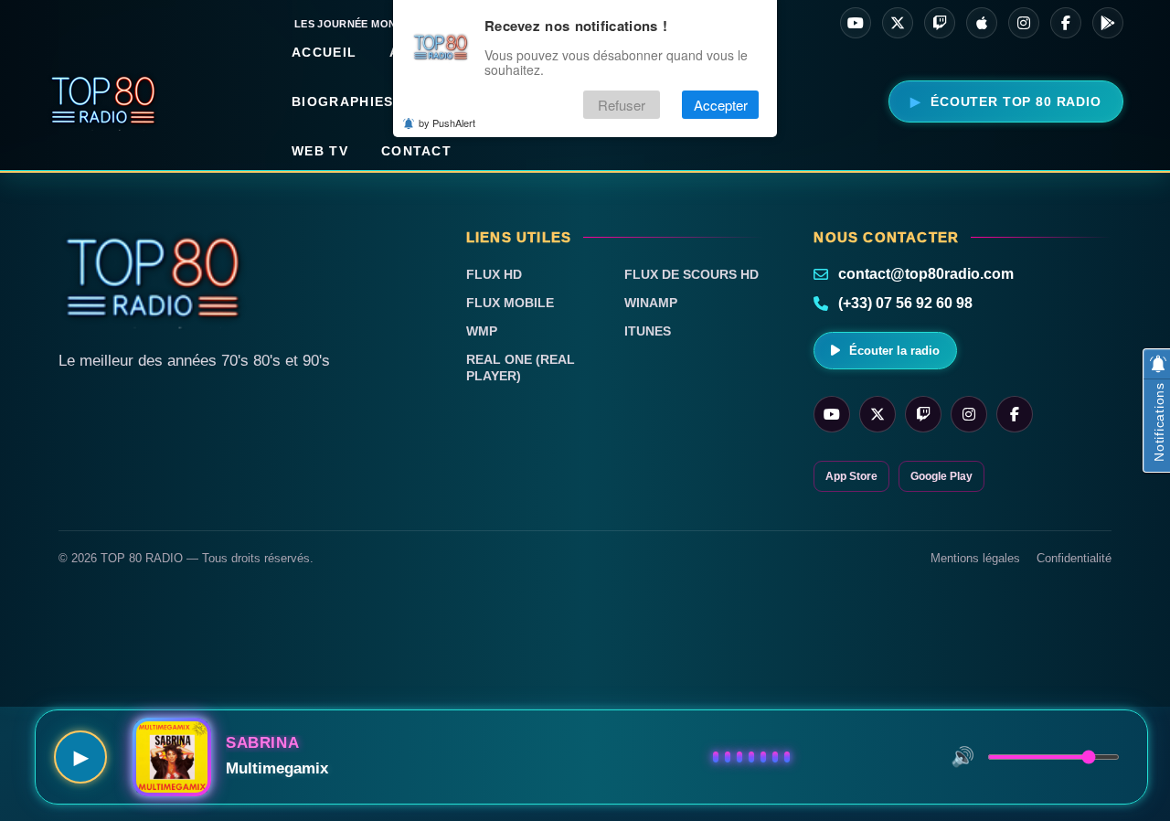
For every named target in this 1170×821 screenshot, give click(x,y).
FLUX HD (494, 274)
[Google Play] (1107, 22)
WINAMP (650, 302)
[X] (897, 22)
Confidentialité (1074, 558)
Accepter (721, 104)
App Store (851, 476)
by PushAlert (447, 122)
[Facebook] (1065, 22)
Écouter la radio (894, 350)
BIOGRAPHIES (342, 101)
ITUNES (647, 331)
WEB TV (320, 151)
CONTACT (416, 151)
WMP (481, 331)
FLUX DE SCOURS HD (691, 274)
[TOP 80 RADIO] (104, 101)
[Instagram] (1023, 22)
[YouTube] (855, 22)
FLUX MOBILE (510, 302)
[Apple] (981, 22)
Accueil (324, 52)
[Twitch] (939, 22)
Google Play (941, 476)
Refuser (621, 104)
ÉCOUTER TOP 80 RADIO (1016, 101)
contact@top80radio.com (926, 274)
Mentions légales (975, 558)
